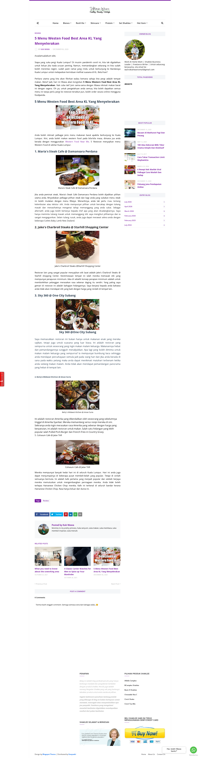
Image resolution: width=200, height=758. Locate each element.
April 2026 (144, 206)
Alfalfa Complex (130, 681)
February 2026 (144, 216)
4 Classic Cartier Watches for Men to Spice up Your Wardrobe (77, 571)
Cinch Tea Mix (130, 704)
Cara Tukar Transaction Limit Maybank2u (151, 158)
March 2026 (144, 211)
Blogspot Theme (49, 754)
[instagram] (134, 712)
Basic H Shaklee (130, 690)
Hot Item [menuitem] (141, 23)
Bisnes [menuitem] (66, 23)
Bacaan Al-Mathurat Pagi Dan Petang (151, 134)
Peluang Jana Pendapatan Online (149, 185)
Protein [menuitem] (109, 23)
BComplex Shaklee (131, 685)
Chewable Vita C (130, 694)
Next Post (115, 584)
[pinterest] (155, 712)
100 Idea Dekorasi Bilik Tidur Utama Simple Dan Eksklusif (150, 146)
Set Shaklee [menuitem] (125, 23)
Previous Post (41, 584)
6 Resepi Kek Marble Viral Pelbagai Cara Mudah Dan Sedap (149, 172)
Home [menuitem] (56, 23)
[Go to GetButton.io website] (193, 755)
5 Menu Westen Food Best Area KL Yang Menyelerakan (107, 570)
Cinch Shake (129, 699)
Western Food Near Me (77, 141)
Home (143, 754)
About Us (151, 754)
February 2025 (144, 220)
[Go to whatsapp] (193, 750)
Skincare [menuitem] (95, 23)
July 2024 (144, 225)
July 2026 (144, 202)
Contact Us (161, 754)
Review (38, 33)
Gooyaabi (72, 754)
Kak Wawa (45, 49)
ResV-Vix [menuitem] (80, 23)
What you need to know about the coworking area (47, 570)
